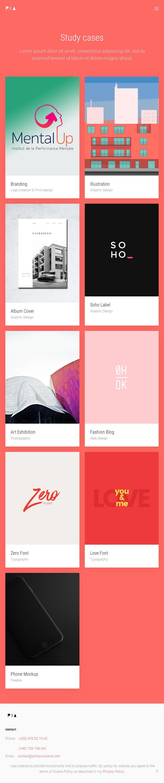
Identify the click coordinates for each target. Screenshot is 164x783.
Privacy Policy (113, 772)
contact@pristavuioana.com (39, 756)
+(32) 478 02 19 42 (33, 739)
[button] (156, 8)
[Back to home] (10, 8)
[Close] (157, 771)
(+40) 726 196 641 (33, 748)
